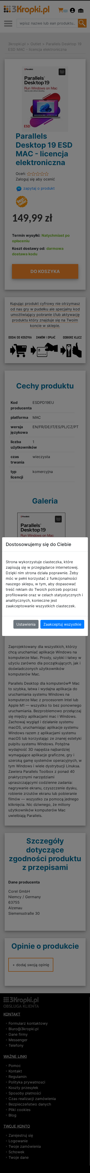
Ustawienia (26, 624)
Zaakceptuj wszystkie (62, 624)
